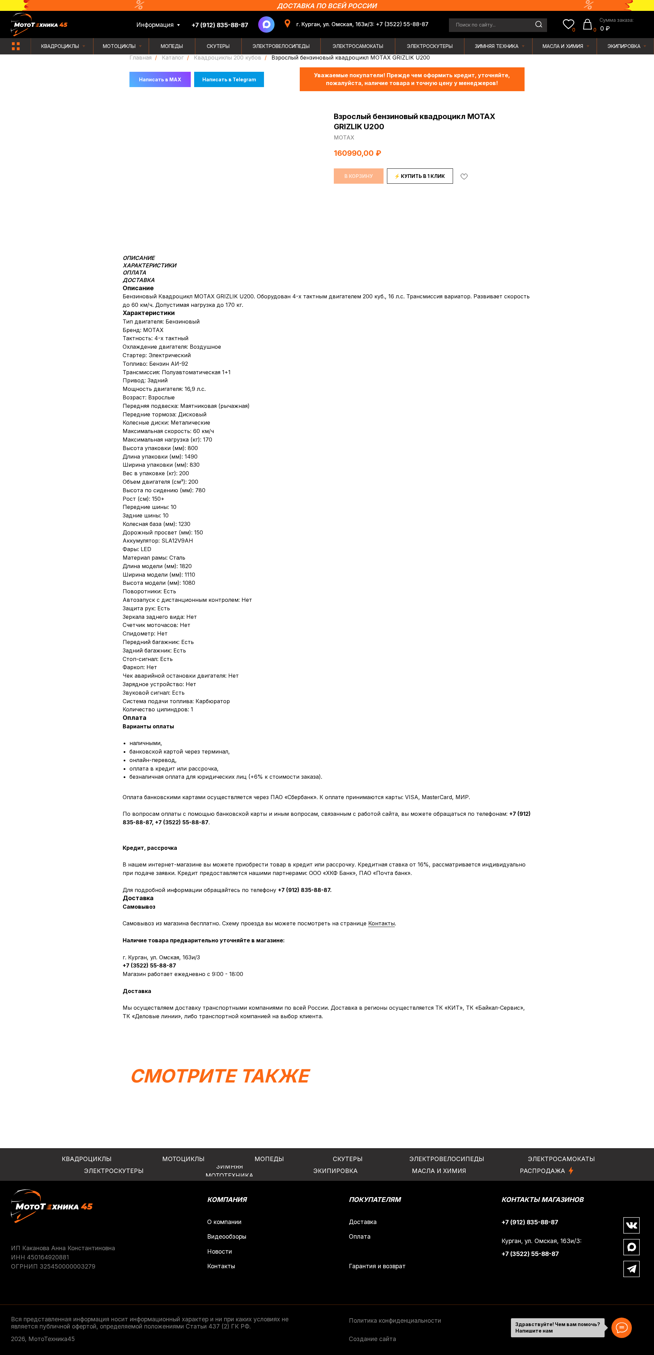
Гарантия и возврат (377, 1266)
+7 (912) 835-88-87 (304, 890)
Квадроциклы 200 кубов (227, 57)
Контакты (381, 923)
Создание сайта (372, 1338)
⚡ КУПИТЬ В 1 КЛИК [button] (419, 176)
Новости (219, 1251)
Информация (155, 24)
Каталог (173, 57)
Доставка (363, 1221)
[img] (16, 46)
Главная (140, 57)
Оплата (360, 1236)
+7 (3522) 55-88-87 (181, 822)
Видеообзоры (226, 1236)
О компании (224, 1221)
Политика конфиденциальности (395, 1320)
